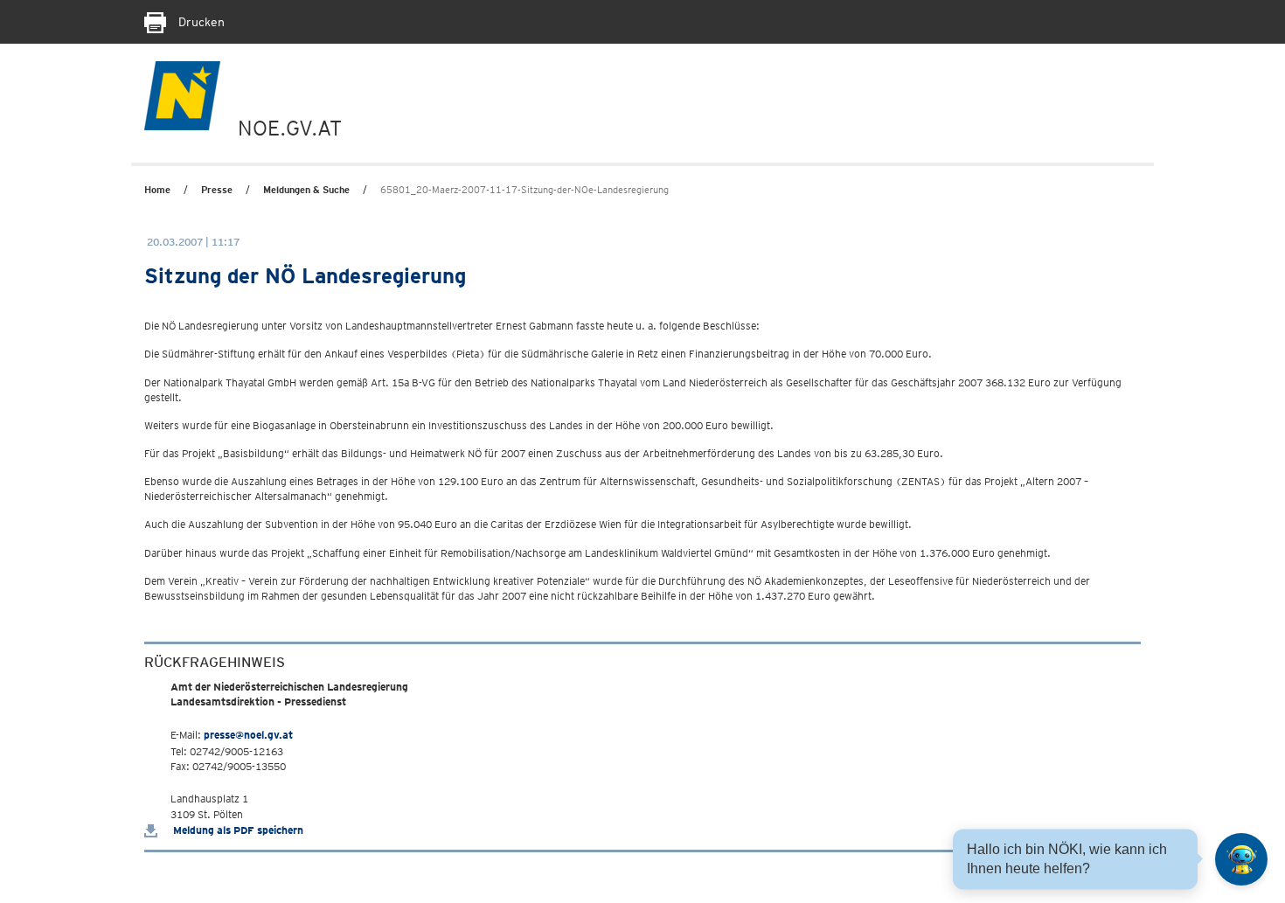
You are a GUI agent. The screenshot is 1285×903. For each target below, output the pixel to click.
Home (157, 190)
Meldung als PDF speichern (236, 830)
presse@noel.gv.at (248, 734)
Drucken (200, 22)
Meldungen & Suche (306, 190)
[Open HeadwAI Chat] (1241, 859)
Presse (217, 190)
